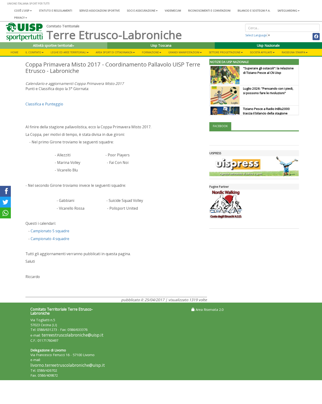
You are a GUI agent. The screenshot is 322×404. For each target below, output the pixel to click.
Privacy (19, 17)
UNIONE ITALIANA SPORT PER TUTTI (28, 3)
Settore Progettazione (224, 52)
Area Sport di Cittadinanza (114, 52)
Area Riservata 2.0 (209, 309)
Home (14, 52)
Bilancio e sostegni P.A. (254, 10)
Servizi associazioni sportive (99, 10)
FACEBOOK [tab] (220, 126)
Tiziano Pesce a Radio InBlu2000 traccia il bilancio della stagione (266, 111)
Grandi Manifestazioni (183, 52)
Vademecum (173, 10)
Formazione (150, 52)
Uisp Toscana (161, 45)
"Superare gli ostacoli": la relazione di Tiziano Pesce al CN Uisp (268, 70)
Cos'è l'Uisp (21, 10)
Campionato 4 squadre (50, 238)
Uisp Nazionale (268, 45)
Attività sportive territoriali (52, 45)
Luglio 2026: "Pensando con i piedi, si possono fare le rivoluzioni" (268, 90)
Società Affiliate (261, 52)
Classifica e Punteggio (44, 104)
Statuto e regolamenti (55, 10)
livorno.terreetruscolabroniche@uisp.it (67, 365)
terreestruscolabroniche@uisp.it (72, 335)
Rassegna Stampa (293, 52)
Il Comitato (33, 52)
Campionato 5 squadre (50, 230)
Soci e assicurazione (141, 10)
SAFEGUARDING (287, 10)
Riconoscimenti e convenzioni (209, 10)
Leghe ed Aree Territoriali (68, 52)
